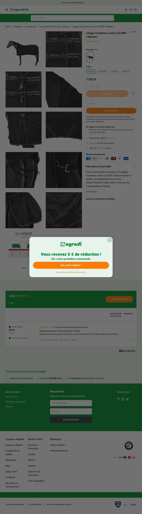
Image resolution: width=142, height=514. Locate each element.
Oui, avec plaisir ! (71, 265)
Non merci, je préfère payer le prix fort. (71, 271)
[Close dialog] (109, 240)
